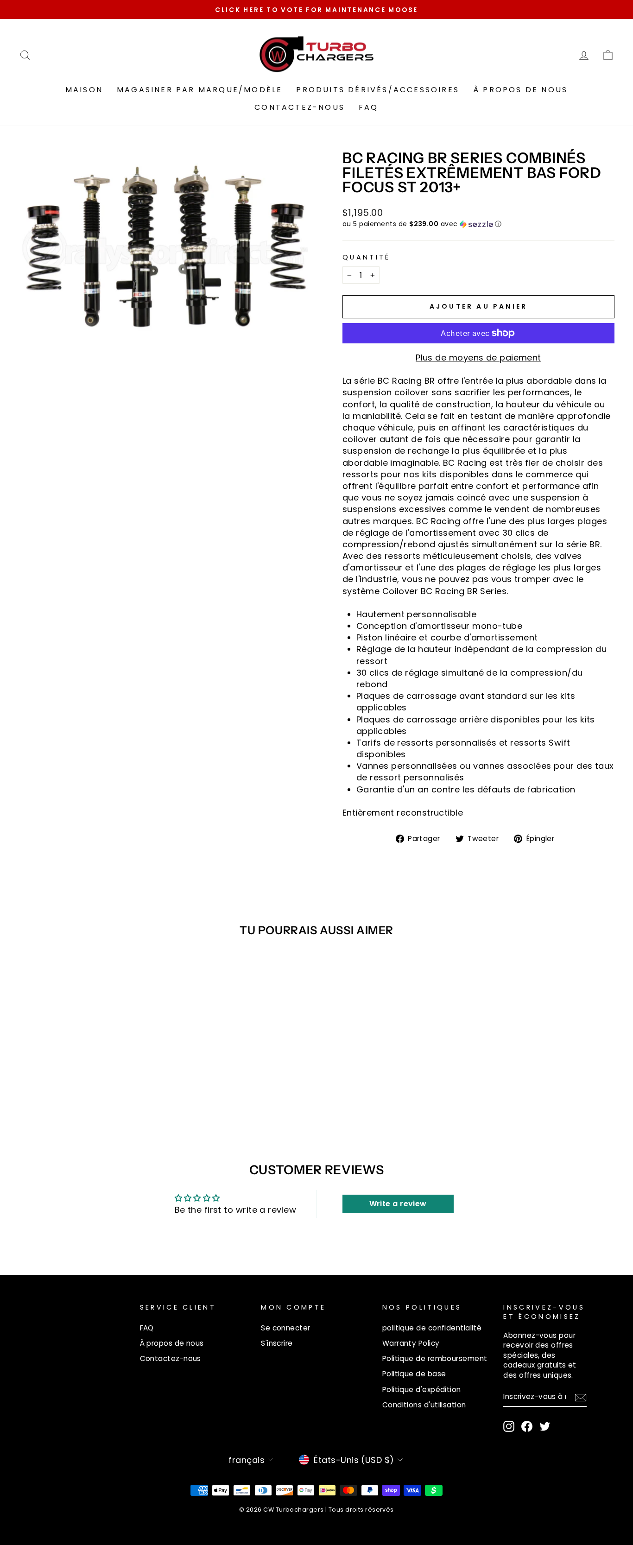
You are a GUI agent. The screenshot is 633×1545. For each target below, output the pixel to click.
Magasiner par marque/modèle (199, 89)
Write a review (398, 1203)
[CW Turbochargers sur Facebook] (526, 1426)
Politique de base (414, 1374)
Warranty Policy (411, 1343)
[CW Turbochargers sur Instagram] (508, 1426)
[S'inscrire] (581, 1397)
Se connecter (285, 1328)
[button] (478, 224)
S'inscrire (277, 1343)
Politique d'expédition (421, 1389)
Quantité (366, 257)
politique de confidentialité (432, 1328)
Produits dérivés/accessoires (377, 89)
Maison (84, 89)
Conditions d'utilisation (424, 1405)
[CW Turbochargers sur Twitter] (545, 1426)
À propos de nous (520, 89)
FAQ (369, 107)
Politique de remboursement (434, 1358)
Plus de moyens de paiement (478, 357)
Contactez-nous (299, 107)
